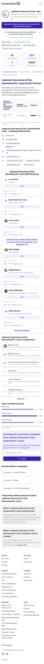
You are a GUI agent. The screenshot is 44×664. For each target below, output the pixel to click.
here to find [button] (22, 545)
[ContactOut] (12, 3)
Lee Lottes (13, 179)
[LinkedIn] (11, 19)
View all (20, 399)
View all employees (22, 330)
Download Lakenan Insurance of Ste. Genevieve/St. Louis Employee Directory (22, 25)
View (22, 186)
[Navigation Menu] (40, 3)
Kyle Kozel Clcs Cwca (17, 200)
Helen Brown (14, 311)
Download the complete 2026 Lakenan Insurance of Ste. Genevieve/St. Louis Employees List (22, 242)
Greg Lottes (13, 220)
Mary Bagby (13, 249)
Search (23, 459)
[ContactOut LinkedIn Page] (3, 654)
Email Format (25, 72)
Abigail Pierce (14, 270)
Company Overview (9, 72)
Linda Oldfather (15, 290)
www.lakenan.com (13, 156)
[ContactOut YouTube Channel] (7, 654)
